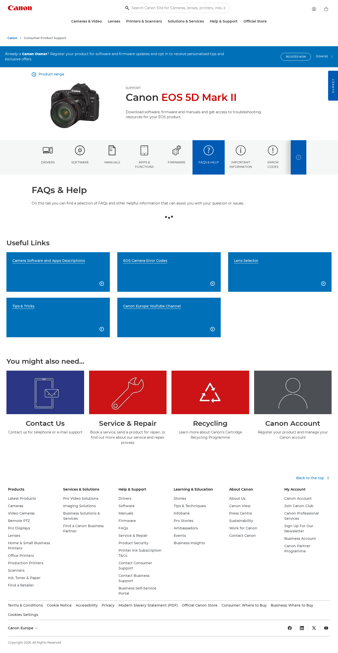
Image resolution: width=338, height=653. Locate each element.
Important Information (240, 164)
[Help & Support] (239, 21)
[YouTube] (326, 628)
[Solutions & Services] (206, 21)
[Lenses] (122, 21)
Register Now (296, 56)
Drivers (48, 162)
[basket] (326, 9)
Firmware (176, 162)
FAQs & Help (208, 162)
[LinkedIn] (302, 628)
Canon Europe (21, 628)
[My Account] (314, 9)
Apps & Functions (144, 164)
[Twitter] (314, 628)
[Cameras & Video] (104, 21)
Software (80, 162)
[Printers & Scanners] (164, 21)
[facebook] (290, 628)
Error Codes (273, 164)
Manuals (112, 162)
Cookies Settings (23, 614)
